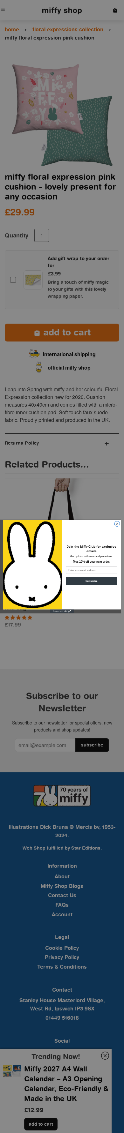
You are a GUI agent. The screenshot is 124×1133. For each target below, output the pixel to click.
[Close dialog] (117, 524)
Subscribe (91, 581)
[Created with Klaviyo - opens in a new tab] (62, 611)
